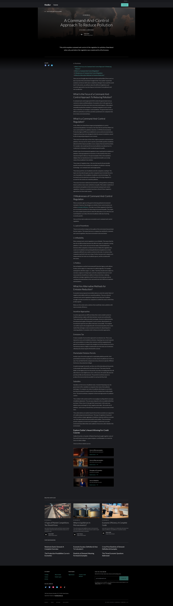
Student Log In (58, 576)
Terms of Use (98, 583)
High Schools (71, 574)
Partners (125, 1)
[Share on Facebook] (45, 65)
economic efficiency (83, 207)
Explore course (92, 454)
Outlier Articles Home (54, 11)
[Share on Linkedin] (52, 65)
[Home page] (48, 5)
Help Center (65, 602)
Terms (52, 602)
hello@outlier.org (59, 595)
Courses (55, 5)
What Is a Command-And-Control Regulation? (87, 71)
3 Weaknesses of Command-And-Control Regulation (89, 73)
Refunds (58, 602)
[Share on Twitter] (48, 65)
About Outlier (58, 574)
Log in (125, 4)
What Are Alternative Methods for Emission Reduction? (89, 75)
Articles (46, 579)
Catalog (46, 574)
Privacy (46, 602)
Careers (46, 576)
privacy (109, 583)
